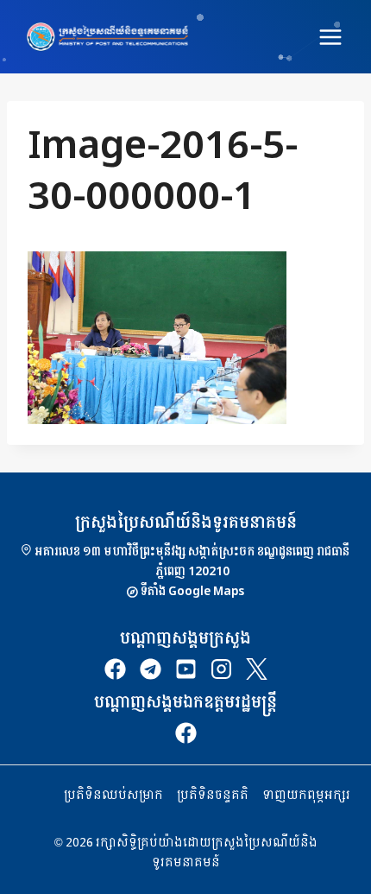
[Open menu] (330, 36)
